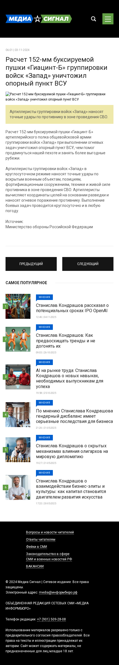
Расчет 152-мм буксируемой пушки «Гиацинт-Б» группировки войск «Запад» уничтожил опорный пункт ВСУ (56, 71)
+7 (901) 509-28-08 (51, 619)
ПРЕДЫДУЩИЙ (31, 261)
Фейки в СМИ (36, 547)
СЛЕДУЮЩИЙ (88, 261)
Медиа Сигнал (39, 19)
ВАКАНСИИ (35, 566)
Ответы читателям (40, 539)
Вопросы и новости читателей (50, 532)
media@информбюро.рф (58, 592)
